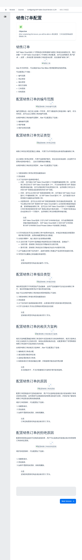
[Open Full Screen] (45, 59)
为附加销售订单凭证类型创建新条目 (32, 173)
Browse (12, 10)
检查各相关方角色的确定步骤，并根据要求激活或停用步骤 (41, 365)
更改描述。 (22, 409)
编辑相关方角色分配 (26, 351)
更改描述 (21, 176)
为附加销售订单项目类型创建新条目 (32, 297)
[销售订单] (46, 63)
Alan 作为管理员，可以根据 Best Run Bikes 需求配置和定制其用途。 (42, 68)
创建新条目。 (23, 406)
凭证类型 (21, 79)
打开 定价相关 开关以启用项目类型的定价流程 (35, 310)
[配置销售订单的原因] (46, 388)
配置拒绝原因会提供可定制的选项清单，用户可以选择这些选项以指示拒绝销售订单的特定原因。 (46, 439)
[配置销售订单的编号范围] (46, 106)
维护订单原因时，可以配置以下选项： (30, 402)
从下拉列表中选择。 (47, 203)
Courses (21, 10)
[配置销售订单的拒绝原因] (46, 446)
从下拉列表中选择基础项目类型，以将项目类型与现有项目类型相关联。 (45, 303)
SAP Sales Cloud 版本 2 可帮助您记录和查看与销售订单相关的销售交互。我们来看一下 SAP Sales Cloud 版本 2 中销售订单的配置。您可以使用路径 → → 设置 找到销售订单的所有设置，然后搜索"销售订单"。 (45, 54)
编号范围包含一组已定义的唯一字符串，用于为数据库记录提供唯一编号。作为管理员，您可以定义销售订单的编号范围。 (46, 112)
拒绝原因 (21, 92)
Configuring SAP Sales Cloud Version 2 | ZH (41, 10)
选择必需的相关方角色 (26, 358)
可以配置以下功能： (24, 72)
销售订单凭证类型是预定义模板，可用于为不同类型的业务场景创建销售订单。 (46, 151)
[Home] (6, 10)
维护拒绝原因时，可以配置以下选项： (30, 451)
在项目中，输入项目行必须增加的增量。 (35, 238)
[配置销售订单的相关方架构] (46, 334)
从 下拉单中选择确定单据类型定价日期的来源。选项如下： (44, 244)
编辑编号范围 (23, 121)
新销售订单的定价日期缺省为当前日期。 (40, 244)
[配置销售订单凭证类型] (46, 143)
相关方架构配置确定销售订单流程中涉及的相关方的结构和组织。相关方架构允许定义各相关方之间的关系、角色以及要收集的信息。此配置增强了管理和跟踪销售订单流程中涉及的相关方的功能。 (46, 341)
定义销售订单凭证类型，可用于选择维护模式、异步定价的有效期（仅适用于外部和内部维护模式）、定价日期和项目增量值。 (46, 160)
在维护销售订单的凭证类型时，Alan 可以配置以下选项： (37, 165)
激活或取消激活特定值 (26, 355)
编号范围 (21, 76)
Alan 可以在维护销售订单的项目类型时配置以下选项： (36, 293)
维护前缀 (21, 125)
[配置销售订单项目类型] (46, 282)
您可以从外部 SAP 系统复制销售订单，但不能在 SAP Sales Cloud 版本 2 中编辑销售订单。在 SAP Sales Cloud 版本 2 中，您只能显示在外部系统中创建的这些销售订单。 (47, 195)
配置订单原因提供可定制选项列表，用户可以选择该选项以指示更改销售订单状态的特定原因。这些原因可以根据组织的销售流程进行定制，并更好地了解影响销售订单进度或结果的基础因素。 (46, 395)
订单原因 (21, 88)
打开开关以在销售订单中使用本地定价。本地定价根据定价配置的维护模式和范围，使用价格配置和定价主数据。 (46, 234)
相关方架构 (22, 85)
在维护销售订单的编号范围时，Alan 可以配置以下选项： (37, 118)
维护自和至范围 (24, 128)
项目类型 (21, 82)
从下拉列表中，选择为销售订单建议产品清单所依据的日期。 (46, 251)
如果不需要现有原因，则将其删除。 (35, 417)
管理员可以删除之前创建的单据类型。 (34, 258)
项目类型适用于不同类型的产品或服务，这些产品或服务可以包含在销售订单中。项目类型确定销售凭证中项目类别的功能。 (45, 288)
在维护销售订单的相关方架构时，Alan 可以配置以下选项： (38, 348)
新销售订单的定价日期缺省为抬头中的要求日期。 (43, 247)
